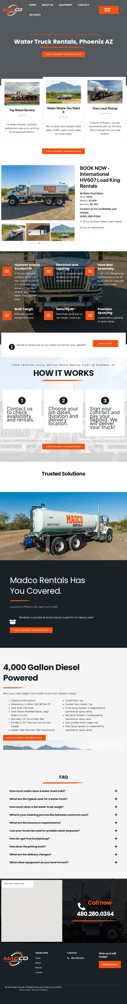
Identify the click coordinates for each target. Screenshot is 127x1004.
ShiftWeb (58, 987)
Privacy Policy (24, 990)
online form (98, 227)
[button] (108, 10)
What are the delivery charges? (30, 854)
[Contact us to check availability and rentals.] (22, 409)
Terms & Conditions (39, 990)
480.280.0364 (95, 914)
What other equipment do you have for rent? (39, 862)
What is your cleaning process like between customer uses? (49, 815)
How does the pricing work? (28, 846)
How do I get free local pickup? (29, 838)
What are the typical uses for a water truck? (38, 799)
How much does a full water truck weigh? (37, 807)
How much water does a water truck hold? (37, 791)
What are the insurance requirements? (35, 823)
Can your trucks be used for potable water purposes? (45, 830)
